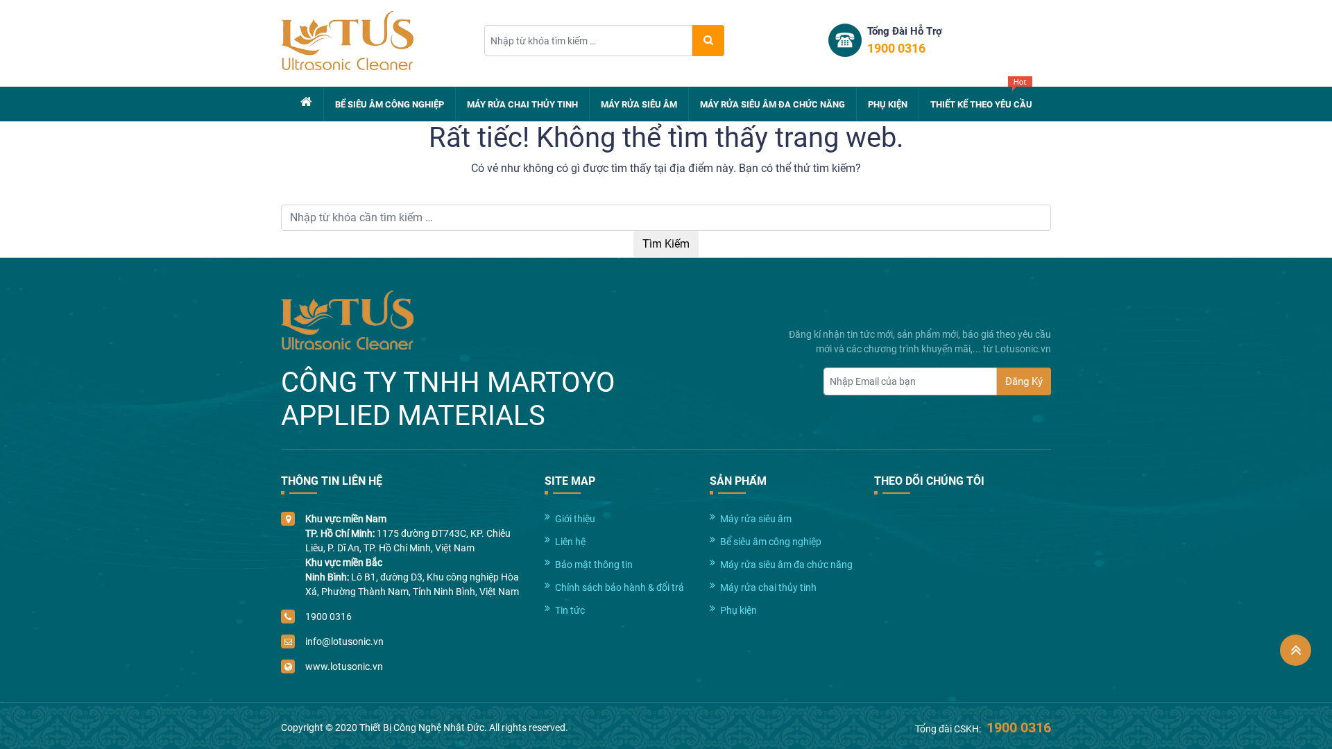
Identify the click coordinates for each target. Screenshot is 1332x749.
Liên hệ (570, 541)
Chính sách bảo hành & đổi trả (619, 587)
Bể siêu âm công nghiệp (389, 104)
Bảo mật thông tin (594, 564)
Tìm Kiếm (666, 243)
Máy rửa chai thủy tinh (522, 104)
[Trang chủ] (306, 102)
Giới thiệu (575, 518)
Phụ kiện (887, 104)
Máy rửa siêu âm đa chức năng (772, 104)
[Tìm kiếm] (708, 40)
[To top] (1295, 650)
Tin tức (570, 610)
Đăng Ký (1024, 381)
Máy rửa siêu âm (639, 104)
